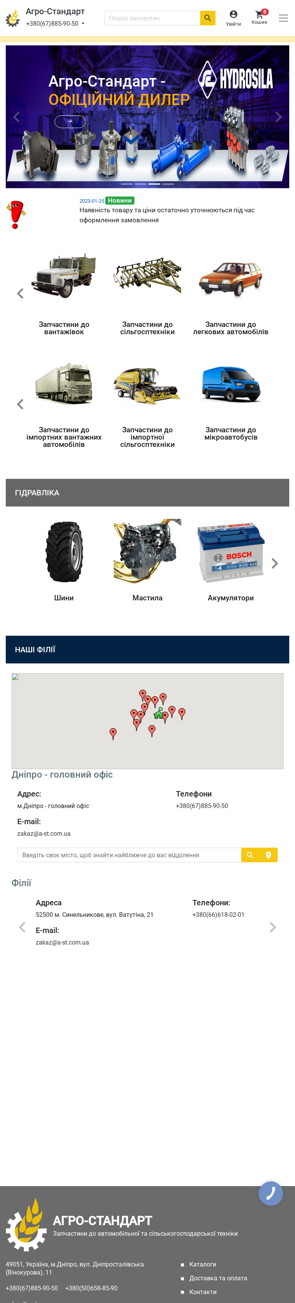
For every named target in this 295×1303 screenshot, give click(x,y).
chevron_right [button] (274, 563)
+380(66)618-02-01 (155, 914)
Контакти (202, 1292)
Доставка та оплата (217, 1278)
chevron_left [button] (20, 293)
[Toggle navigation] (283, 18)
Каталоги (213, 1264)
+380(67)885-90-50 (53, 23)
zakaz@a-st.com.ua (44, 833)
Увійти (233, 24)
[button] (70, 121)
